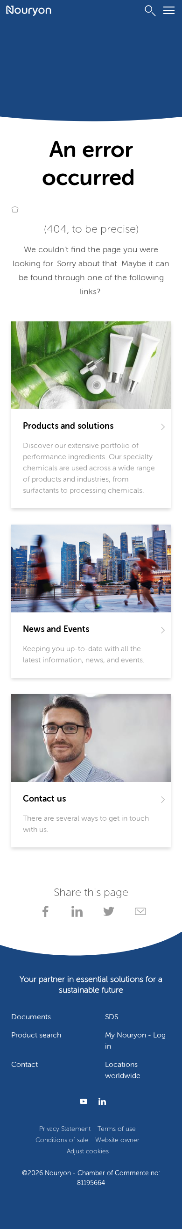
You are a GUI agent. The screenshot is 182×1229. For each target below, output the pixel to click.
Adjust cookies (88, 1151)
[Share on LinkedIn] (75, 911)
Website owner (117, 1140)
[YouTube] (81, 1101)
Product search (36, 1035)
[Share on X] (106, 911)
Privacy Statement (65, 1129)
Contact (24, 1065)
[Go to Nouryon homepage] (28, 10)
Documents (31, 1017)
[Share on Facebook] (43, 911)
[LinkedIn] (100, 1101)
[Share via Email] (138, 911)
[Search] (150, 10)
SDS (111, 1017)
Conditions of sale (61, 1140)
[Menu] (169, 11)
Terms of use (117, 1129)
